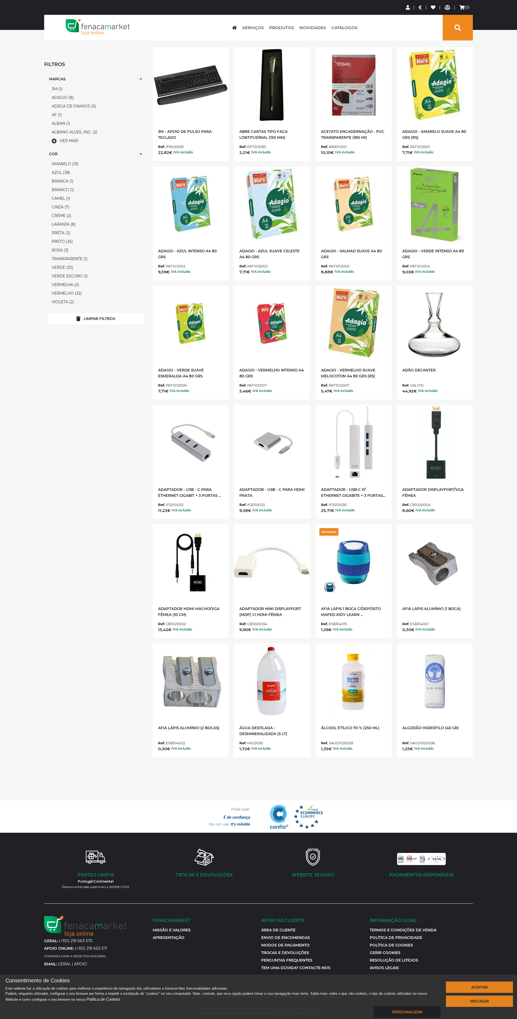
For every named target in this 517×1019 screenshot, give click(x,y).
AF (56, 114)
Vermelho (66, 293)
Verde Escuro (69, 276)
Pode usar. (229, 816)
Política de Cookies (103, 999)
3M (56, 89)
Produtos (281, 27)
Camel (60, 198)
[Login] (408, 7)
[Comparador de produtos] (447, 7)
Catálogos (344, 27)
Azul (60, 172)
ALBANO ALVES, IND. (74, 132)
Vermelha (65, 284)
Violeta (62, 301)
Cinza (60, 207)
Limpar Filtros (99, 318)
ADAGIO (62, 97)
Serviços (253, 27)
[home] (234, 27)
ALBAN (60, 123)
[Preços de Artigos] (420, 7)
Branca (62, 181)
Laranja (63, 224)
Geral (64, 964)
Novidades (312, 27)
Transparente (69, 258)
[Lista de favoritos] (433, 7)
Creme (61, 215)
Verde (62, 267)
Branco (62, 189)
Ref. (161, 146)
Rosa (59, 250)
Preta (60, 232)
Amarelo (64, 163)
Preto (62, 241)
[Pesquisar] (458, 27)
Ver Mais (69, 140)
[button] (385, 952)
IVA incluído (183, 152)
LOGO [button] (98, 27)
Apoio (80, 964)
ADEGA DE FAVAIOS (73, 106)
